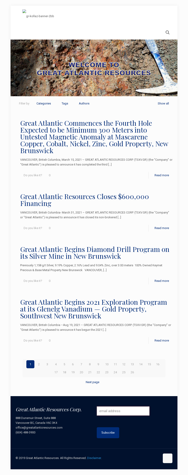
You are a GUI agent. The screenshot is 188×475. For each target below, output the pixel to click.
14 (140, 364)
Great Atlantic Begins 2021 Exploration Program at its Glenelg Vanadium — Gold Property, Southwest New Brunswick (93, 308)
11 (115, 364)
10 (106, 364)
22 (98, 372)
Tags (65, 103)
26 (132, 372)
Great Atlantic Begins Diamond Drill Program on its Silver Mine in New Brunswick (94, 253)
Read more (162, 175)
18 (64, 372)
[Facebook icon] (137, 458)
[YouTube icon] (147, 458)
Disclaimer (94, 458)
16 (157, 364)
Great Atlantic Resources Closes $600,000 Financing (84, 200)
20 (81, 372)
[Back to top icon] (167, 458)
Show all (163, 103)
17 (56, 372)
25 (123, 372)
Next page (92, 382)
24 (115, 372)
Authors (84, 103)
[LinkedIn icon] (151, 458)
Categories (43, 103)
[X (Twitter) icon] (142, 458)
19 (73, 372)
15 (149, 364)
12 (123, 364)
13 (132, 364)
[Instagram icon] (156, 458)
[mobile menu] (19, 33)
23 (106, 372)
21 (89, 372)
